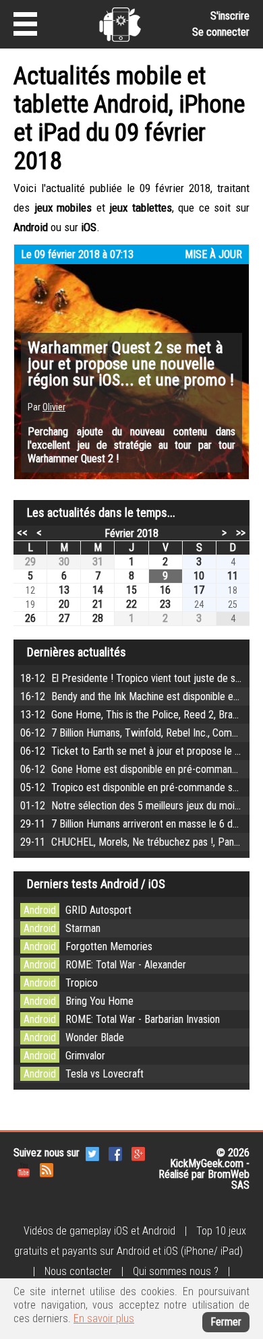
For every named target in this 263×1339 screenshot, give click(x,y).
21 (97, 604)
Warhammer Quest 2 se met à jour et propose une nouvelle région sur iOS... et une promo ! (131, 364)
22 (131, 604)
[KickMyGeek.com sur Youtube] (24, 1168)
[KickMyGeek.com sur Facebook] (115, 1152)
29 (30, 561)
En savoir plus (104, 1318)
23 (165, 604)
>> (240, 532)
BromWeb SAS (229, 1179)
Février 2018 (131, 533)
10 (199, 575)
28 (97, 618)
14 (97, 590)
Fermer (225, 1321)
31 (97, 561)
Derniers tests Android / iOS (96, 884)
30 (64, 561)
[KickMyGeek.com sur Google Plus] (138, 1152)
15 (131, 590)
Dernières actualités (76, 652)
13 (64, 590)
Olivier (53, 407)
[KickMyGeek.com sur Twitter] (92, 1152)
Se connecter (221, 32)
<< (22, 532)
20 (64, 604)
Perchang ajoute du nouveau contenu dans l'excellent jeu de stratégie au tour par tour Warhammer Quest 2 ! (131, 445)
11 (232, 575)
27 (64, 618)
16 (165, 590)
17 (199, 590)
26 (30, 618)
